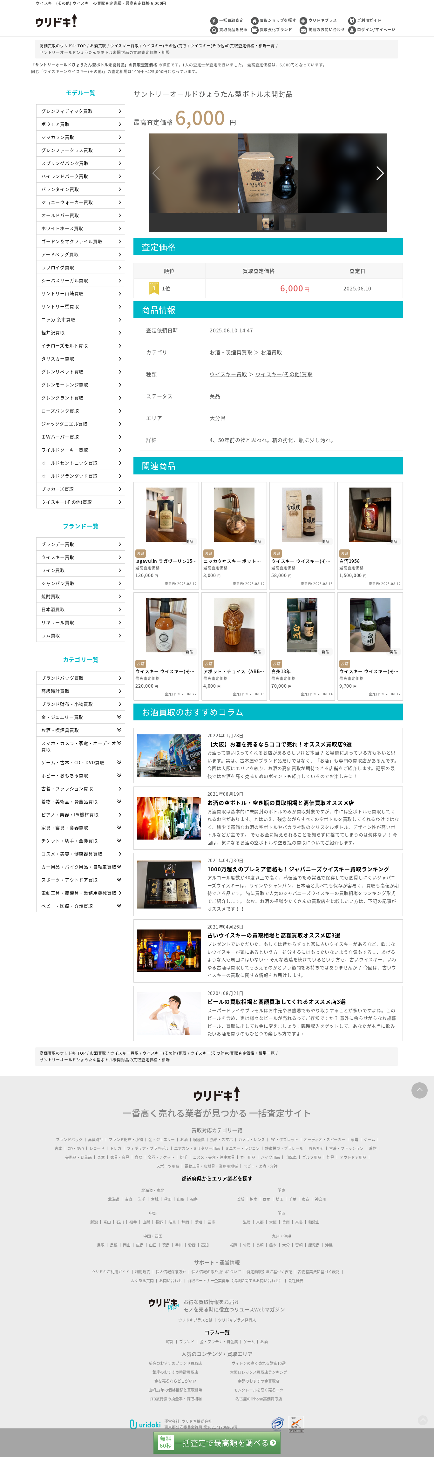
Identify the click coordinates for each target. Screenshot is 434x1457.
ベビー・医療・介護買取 (67, 905)
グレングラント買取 (62, 397)
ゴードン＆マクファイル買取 (71, 241)
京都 (260, 1222)
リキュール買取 (57, 622)
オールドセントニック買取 (69, 463)
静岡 (185, 1222)
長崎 (260, 1245)
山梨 (146, 1222)
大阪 (273, 1222)
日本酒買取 (53, 609)
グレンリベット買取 (62, 371)
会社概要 (295, 1280)
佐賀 (247, 1245)
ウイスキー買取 (57, 557)
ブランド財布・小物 (126, 1139)
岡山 (127, 1245)
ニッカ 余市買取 (58, 319)
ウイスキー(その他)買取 (66, 502)
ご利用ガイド (369, 20)
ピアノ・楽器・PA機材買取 (69, 814)
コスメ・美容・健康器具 (214, 1157)
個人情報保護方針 (171, 1272)
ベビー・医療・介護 (260, 1166)
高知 (205, 1245)
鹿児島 (314, 1245)
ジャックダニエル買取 (64, 423)
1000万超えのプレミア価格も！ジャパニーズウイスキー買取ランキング (298, 869)
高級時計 (95, 1139)
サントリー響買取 (60, 306)
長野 (159, 1222)
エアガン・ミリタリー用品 (197, 1148)
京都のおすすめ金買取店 (259, 1381)
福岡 (234, 1245)
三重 (211, 1222)
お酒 (184, 1139)
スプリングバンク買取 (65, 163)
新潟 (94, 1222)
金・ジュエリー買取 (62, 717)
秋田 (168, 1199)
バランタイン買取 (60, 189)
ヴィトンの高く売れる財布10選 (259, 1363)
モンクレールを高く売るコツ (258, 1390)
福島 (194, 1199)
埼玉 (279, 1199)
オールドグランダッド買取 (69, 476)
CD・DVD (76, 1148)
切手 (183, 1157)
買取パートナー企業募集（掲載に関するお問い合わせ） (235, 1280)
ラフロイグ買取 (57, 267)
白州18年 (281, 671)
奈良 (299, 1222)
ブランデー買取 (57, 544)
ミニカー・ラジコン (242, 1148)
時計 (170, 1342)
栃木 (253, 1199)
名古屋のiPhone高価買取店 (258, 1399)
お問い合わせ (170, 1280)
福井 (133, 1222)
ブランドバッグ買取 (62, 678)
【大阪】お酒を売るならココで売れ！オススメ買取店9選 (279, 744)
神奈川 (320, 1199)
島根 (114, 1245)
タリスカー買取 (57, 358)
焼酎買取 (50, 596)
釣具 (330, 1157)
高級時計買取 (55, 691)
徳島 (166, 1245)
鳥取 (101, 1245)
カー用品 (247, 1157)
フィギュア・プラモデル (148, 1148)
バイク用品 (270, 1157)
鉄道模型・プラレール (284, 1148)
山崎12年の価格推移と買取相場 (175, 1390)
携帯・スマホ (221, 1139)
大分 (286, 1245)
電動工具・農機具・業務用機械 (211, 1166)
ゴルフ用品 (311, 1157)
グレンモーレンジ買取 (64, 384)
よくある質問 (142, 1280)
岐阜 (172, 1222)
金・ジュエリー (161, 1139)
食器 (138, 1157)
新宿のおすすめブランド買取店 (175, 1363)
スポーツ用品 (167, 1166)
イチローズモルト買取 (64, 345)
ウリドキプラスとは (195, 1320)
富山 (107, 1222)
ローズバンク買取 (60, 410)
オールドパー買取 (60, 215)
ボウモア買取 (55, 124)
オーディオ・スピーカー (324, 1139)
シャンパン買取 (58, 583)
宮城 (155, 1199)
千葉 (292, 1199)
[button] (380, 173)
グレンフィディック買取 (67, 111)
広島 (140, 1245)
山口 (153, 1245)
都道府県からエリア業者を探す (217, 1178)
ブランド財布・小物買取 (67, 704)
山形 (181, 1199)
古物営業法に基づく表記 (319, 1272)
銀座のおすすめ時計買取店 (175, 1372)
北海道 (113, 1199)
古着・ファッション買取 (67, 788)
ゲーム (369, 1139)
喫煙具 (199, 1139)
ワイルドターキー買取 (64, 449)
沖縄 (329, 1245)
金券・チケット (161, 1157)
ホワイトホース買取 (62, 228)
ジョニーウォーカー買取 (67, 202)
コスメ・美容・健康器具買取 (71, 853)
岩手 (142, 1199)
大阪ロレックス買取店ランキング (258, 1372)
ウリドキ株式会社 (196, 1421)
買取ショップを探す (278, 20)
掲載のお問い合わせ (327, 29)
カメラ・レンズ (251, 1139)
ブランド (186, 1342)
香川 (179, 1245)
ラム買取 (50, 635)
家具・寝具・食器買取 (64, 827)
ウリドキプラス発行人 (237, 1320)
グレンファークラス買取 (67, 150)
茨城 (240, 1199)
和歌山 (314, 1222)
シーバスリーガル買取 (64, 280)
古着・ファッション (346, 1148)
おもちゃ (316, 1148)
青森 (128, 1199)
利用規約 (142, 1272)
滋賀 (247, 1222)
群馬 (266, 1199)
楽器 (101, 1157)
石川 (120, 1222)
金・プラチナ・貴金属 (219, 1342)
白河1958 (349, 561)
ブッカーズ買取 (57, 489)
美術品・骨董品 (78, 1157)
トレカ (115, 1148)
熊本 (273, 1245)
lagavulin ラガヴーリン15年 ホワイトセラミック (166, 561)
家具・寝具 (119, 1157)
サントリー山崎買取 (62, 293)
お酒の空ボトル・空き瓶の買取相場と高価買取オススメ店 (281, 803)
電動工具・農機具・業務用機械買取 (79, 892)
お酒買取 (271, 352)
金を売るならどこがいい (175, 1381)
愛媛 (192, 1245)
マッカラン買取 (57, 137)
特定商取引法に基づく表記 (269, 1272)
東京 (305, 1199)
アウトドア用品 (353, 1157)
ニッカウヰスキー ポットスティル (234, 561)
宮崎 (299, 1245)
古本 (58, 1148)
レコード (97, 1148)
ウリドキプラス (323, 20)
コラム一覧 (217, 1332)
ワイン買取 (53, 570)
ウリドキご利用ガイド (111, 1272)
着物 (372, 1148)
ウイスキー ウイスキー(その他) (302, 561)
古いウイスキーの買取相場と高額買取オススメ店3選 (274, 935)
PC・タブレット (284, 1139)
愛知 (198, 1222)
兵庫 (286, 1222)
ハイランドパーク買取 (64, 176)
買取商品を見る (233, 29)
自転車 (291, 1157)
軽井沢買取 (53, 332)
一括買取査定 (231, 20)
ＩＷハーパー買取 (60, 436)
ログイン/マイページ (376, 29)
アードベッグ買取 (59, 254)
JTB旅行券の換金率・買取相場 (175, 1399)
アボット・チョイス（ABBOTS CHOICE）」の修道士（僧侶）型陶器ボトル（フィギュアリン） (234, 671)
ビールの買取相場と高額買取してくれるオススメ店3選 (276, 1001)
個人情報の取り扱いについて (216, 1272)
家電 (354, 1139)
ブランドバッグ (69, 1139)
